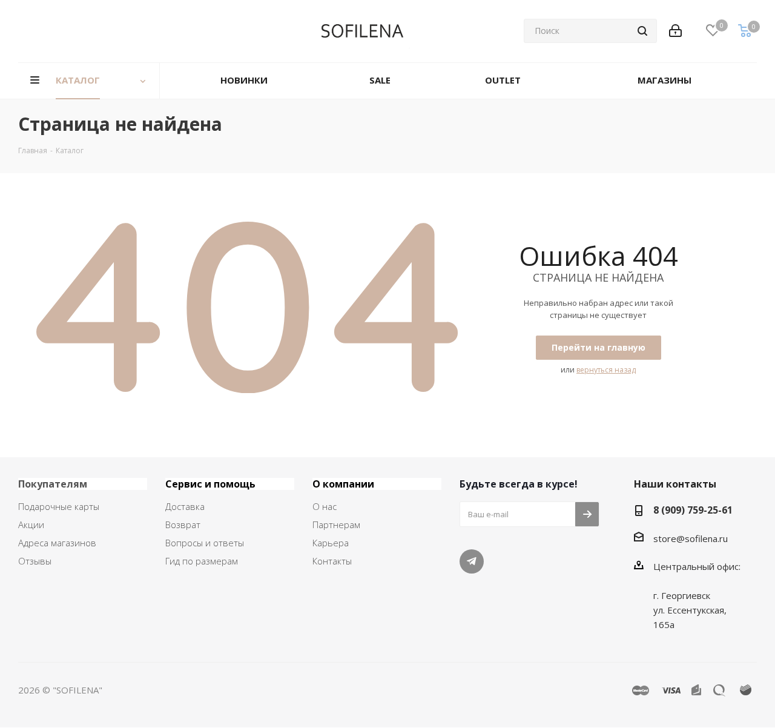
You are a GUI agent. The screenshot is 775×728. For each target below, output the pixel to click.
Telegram (472, 561)
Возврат (182, 524)
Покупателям (52, 484)
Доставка (185, 506)
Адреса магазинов (57, 543)
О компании (343, 484)
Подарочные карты (58, 506)
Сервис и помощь (210, 484)
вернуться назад (606, 370)
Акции (31, 524)
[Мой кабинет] (675, 31)
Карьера (330, 543)
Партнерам (336, 524)
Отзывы (34, 561)
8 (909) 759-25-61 (693, 510)
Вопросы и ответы (204, 543)
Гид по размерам (201, 561)
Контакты (332, 561)
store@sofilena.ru (690, 538)
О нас (324, 506)
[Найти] (642, 31)
